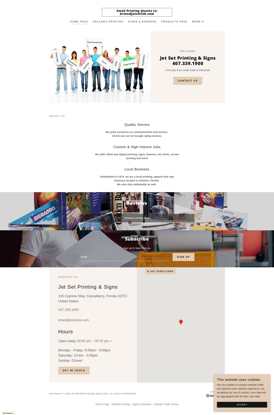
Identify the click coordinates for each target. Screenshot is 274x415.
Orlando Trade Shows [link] (166, 404)
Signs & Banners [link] (142, 21)
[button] (198, 21)
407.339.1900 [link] (68, 310)
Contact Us (188, 80)
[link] (137, 14)
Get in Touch (74, 370)
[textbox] (124, 257)
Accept (242, 405)
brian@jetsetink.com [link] (73, 320)
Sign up (183, 257)
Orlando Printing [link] (108, 21)
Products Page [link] (174, 21)
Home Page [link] (79, 21)
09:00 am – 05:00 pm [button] (93, 341)
